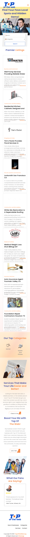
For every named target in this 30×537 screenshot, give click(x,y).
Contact (24, 528)
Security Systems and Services (12, 172)
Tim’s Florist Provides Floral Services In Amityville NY (13, 143)
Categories (23, 525)
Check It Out (14, 413)
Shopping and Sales (9, 138)
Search (15, 44)
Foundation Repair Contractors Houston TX (14, 315)
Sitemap (21, 536)
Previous (26, 333)
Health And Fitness (20, 352)
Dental (8, 349)
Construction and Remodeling (12, 103)
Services (17, 528)
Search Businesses (13, 525)
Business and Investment (11, 69)
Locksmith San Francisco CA (15, 176)
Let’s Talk (14, 451)
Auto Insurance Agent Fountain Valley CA (13, 280)
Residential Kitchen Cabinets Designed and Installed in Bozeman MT (14, 108)
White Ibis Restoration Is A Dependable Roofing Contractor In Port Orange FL (14, 213)
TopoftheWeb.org (20, 534)
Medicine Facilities (9, 242)
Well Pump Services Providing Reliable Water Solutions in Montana (14, 74)
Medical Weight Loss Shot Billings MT (13, 245)
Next (28, 333)
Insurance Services (9, 276)
